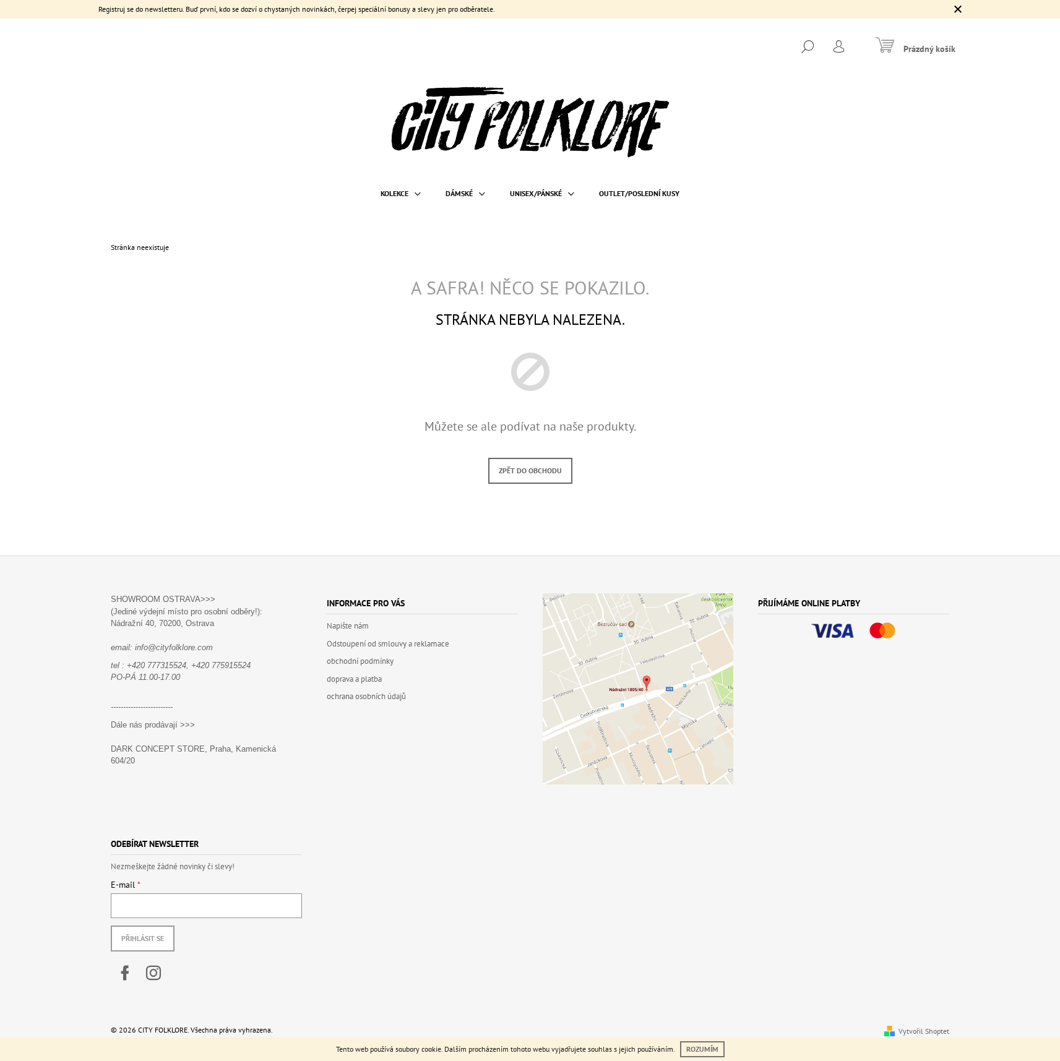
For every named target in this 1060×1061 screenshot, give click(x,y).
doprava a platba (354, 679)
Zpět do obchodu (530, 470)
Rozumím (702, 1049)
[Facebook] (125, 973)
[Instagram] (153, 973)
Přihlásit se (142, 938)
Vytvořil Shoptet (923, 1031)
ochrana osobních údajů (366, 696)
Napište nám (348, 626)
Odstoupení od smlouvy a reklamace (388, 643)
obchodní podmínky (360, 661)
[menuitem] (400, 194)
